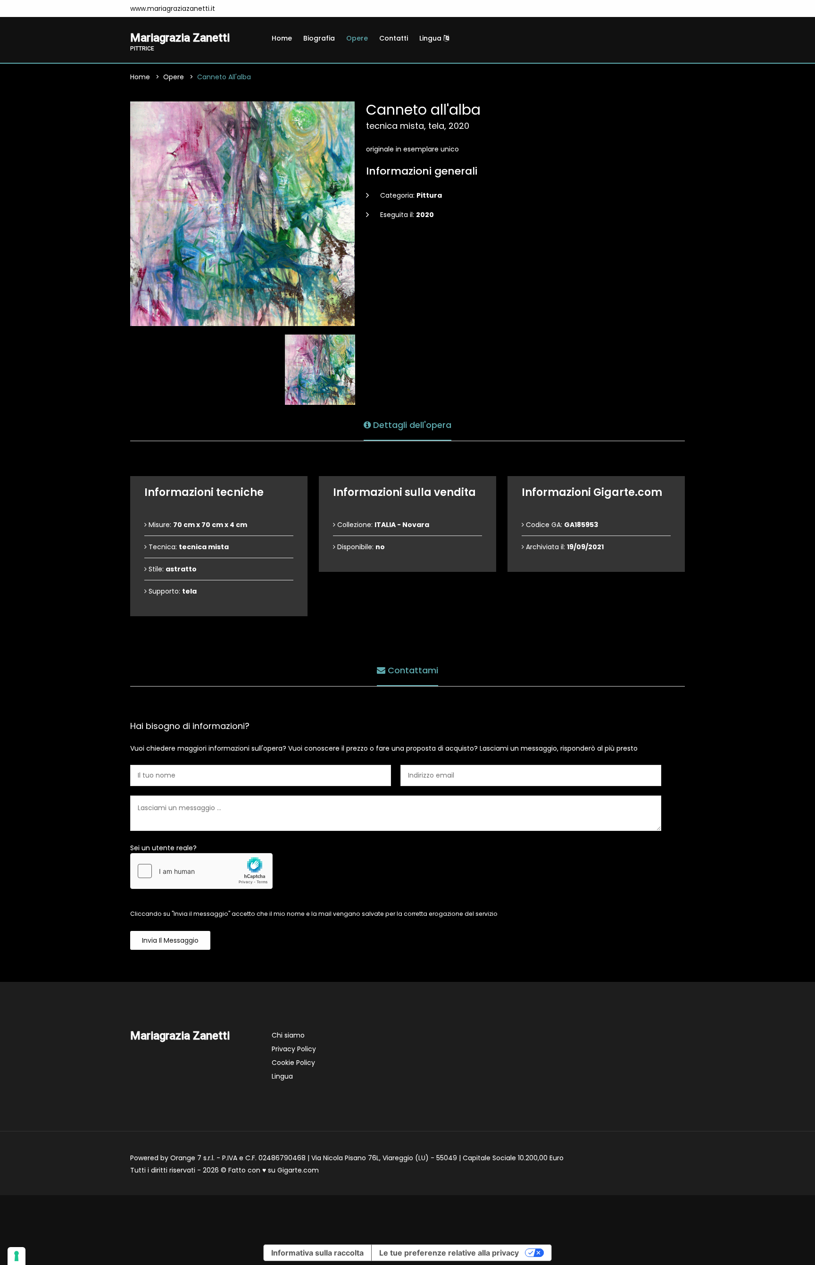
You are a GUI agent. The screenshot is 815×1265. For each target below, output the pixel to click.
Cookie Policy (293, 1062)
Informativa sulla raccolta (317, 1252)
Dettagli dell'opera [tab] (411, 425)
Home (282, 38)
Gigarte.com (298, 1170)
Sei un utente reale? (163, 848)
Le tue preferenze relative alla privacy (449, 1252)
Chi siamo (288, 1035)
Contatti (393, 38)
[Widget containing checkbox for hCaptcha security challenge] (201, 871)
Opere (357, 38)
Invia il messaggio (170, 940)
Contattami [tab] (411, 670)
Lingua (431, 38)
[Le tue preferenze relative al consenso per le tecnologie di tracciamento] (16, 1256)
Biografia (319, 38)
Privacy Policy (294, 1049)
